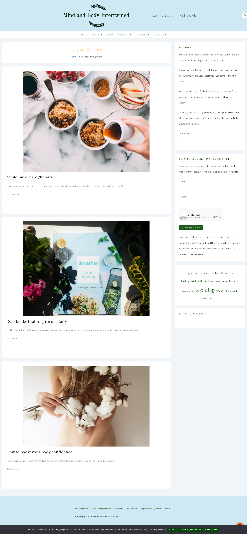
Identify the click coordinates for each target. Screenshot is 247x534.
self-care (228, 291)
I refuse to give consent (190, 529)
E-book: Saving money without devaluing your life (109, 509)
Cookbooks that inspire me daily (36, 321)
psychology (205, 290)
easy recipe (191, 273)
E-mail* (182, 196)
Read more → (12, 194)
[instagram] (92, 502)
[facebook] (77, 502)
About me (141, 34)
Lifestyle (123, 34)
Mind (110, 34)
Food (211, 273)
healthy (229, 273)
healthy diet (187, 281)
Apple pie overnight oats (29, 177)
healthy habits (215, 282)
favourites (202, 273)
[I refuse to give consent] (243, 529)
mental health (229, 281)
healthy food (202, 281)
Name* (182, 181)
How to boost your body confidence (39, 452)
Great (171, 529)
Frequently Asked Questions (151, 509)
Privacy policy (211, 529)
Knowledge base (81, 509)
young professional (209, 298)
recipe (220, 290)
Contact (159, 34)
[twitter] (84, 502)
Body (96, 34)
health (219, 273)
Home (83, 34)
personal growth (188, 291)
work (234, 290)
